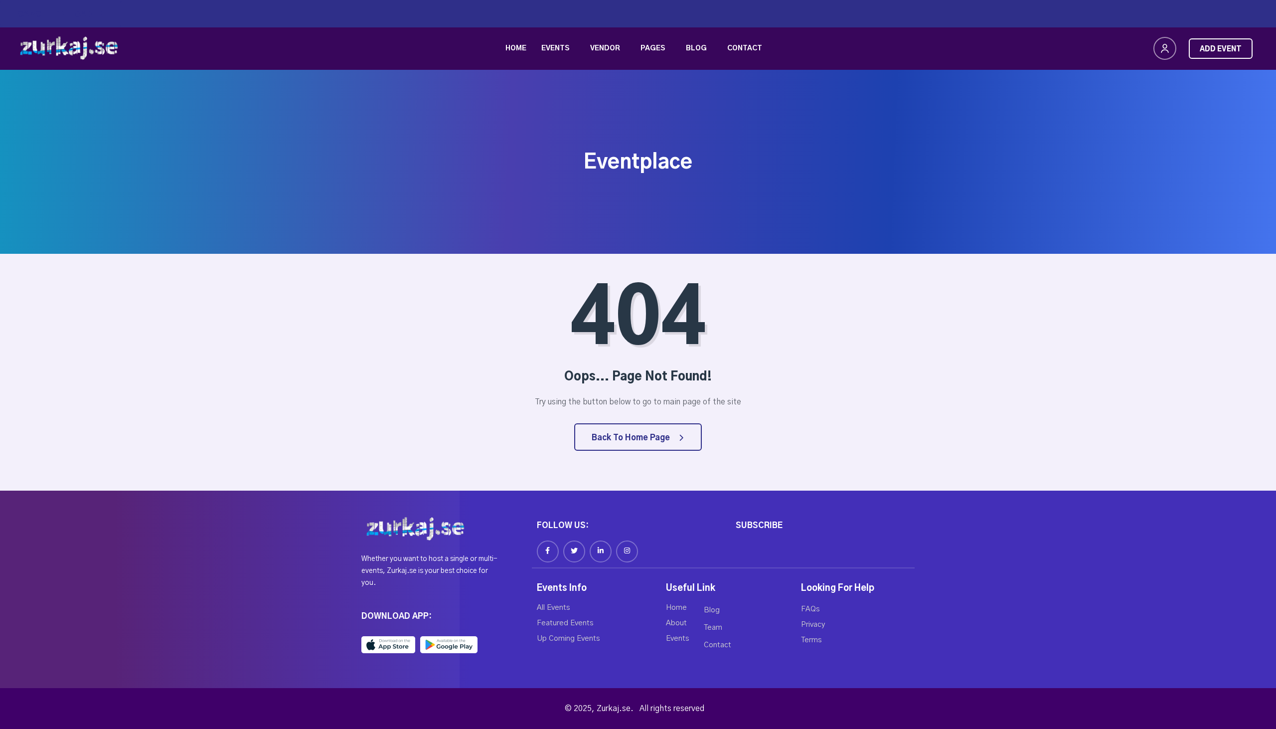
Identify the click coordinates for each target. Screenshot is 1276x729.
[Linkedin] (601, 551)
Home (515, 48)
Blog (696, 48)
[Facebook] (548, 551)
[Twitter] (574, 551)
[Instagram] (627, 551)
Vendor (605, 48)
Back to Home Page (632, 438)
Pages (652, 48)
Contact (744, 48)
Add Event (1221, 49)
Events (555, 48)
